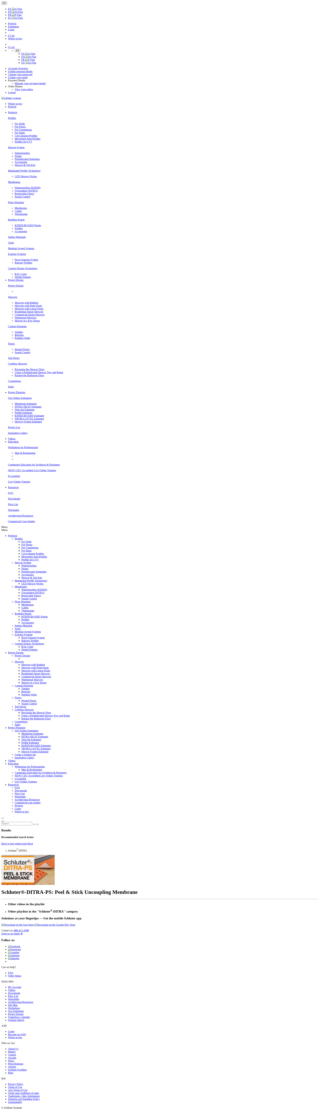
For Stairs (20, 132)
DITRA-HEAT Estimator (28, 406)
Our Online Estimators (20, 398)
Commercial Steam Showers (29, 314)
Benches (19, 335)
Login (11, 29)
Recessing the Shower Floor (29, 369)
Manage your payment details (30, 83)
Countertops (14, 381)
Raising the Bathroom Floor (29, 375)
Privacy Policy (15, 1084)
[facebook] (14, 946)
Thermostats (21, 214)
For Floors (20, 126)
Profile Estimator (23, 412)
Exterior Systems (17, 254)
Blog (10, 1072)
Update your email (18, 77)
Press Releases (15, 1063)
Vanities (19, 332)
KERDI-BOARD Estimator (29, 415)
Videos (11, 438)
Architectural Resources (20, 515)
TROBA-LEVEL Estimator (29, 418)
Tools (11, 242)
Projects (12, 23)
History (12, 1051)
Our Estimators (16, 1011)
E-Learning (14, 476)
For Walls (20, 123)
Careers (12, 1054)
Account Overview (18, 68)
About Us (13, 1048)
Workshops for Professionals (23, 447)
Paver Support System (26, 259)
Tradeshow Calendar (19, 1017)
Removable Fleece (24, 193)
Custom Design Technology (23, 268)
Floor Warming (16, 202)
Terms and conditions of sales (23, 1093)
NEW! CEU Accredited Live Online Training (32, 470)
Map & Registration (25, 453)
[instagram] (14, 949)
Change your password (20, 74)
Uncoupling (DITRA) (26, 190)
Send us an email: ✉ (12, 933)
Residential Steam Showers (29, 311)
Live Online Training (19, 481)
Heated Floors (22, 349)
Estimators (13, 26)
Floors (11, 343)
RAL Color (21, 274)
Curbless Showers (17, 363)
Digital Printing (23, 277)
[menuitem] (12, 112)
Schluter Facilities (17, 1069)
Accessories (21, 162)
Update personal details (20, 71)
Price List (13, 504)
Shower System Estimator (28, 421)
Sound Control (22, 196)
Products (12, 535)
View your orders (24, 89)
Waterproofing (22, 153)
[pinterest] (14, 955)
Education (13, 763)
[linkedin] (13, 958)
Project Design (16, 285)
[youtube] (13, 952)
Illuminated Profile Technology (24, 170)
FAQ (10, 493)
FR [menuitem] (10, 14)
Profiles (12, 118)
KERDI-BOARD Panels (28, 225)
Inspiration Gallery (18, 433)
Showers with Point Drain (28, 305)
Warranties (13, 510)
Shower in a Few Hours (27, 320)
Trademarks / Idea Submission (24, 1096)
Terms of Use (15, 1087)
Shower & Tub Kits (25, 165)
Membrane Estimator (26, 403)
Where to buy (15, 1037)
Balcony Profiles (23, 262)
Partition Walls (22, 338)
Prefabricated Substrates (27, 159)
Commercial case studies (27, 802)
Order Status (14, 975)
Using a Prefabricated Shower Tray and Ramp (39, 372)
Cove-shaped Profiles (26, 135)
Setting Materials (17, 237)
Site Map (13, 1005)
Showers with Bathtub (26, 302)
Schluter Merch (16, 1020)
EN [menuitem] (10, 11)
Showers (12, 297)
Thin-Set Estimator (24, 409)
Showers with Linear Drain (29, 308)
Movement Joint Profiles (27, 138)
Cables (18, 211)
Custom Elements (17, 326)
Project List (14, 427)
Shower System (16, 147)
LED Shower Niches (26, 176)
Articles (12, 1066)
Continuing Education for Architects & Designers (34, 464)
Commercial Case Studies (21, 521)
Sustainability (15, 1102)
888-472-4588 (21, 930)
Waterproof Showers (25, 317)
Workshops (14, 1008)
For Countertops (23, 129)
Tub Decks (14, 358)
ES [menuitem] (10, 8)
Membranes (14, 182)
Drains (18, 156)
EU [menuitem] (10, 17)
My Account (14, 987)
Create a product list (25, 754)
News (11, 1060)
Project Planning (16, 727)
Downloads (14, 498)
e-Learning (20, 778)
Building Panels (16, 219)
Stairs (11, 386)
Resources (13, 784)
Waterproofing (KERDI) (27, 187)
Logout (12, 92)
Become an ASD (17, 1034)
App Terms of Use (18, 1090)
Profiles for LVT (23, 141)
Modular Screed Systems (21, 248)
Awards (12, 1057)
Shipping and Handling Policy (24, 1099)
